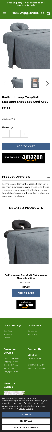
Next (47, 82)
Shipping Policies (11, 361)
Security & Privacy (11, 365)
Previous (5, 82)
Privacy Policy (26, 408)
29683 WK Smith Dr (36, 365)
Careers (7, 337)
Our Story (8, 331)
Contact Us (32, 331)
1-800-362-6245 (34, 358)
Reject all (26, 421)
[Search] (42, 13)
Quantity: (7, 127)
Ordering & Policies (11, 358)
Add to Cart (26, 293)
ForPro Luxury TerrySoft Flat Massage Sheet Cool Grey (26, 276)
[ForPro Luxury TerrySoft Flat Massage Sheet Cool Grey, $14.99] (26, 241)
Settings (26, 415)
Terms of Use (9, 368)
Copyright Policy (11, 372)
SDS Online (32, 334)
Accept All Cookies (26, 427)
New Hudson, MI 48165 (37, 368)
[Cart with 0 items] (48, 13)
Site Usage (8, 334)
